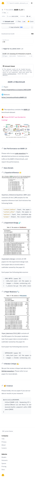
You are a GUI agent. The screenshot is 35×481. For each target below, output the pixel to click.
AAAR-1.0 (18, 9)
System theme (8, 431)
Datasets (5, 460)
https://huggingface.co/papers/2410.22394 (16, 90)
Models (4, 457)
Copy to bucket (16, 27)
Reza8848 (9, 10)
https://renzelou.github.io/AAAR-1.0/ (14, 97)
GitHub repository (8, 371)
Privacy (4, 442)
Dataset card (9, 21)
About (4, 445)
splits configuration (9, 73)
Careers (4, 448)
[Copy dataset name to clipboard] (23, 9)
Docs (3, 469)
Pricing (4, 466)
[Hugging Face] (3, 475)
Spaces (4, 463)
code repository (20, 153)
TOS (3, 439)
